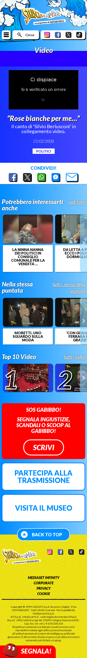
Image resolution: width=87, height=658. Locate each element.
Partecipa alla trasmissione (43, 476)
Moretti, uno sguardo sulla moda (28, 336)
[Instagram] (47, 35)
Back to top (47, 534)
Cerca (29, 35)
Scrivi (43, 447)
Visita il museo (43, 507)
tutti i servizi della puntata (68, 288)
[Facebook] (58, 35)
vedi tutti (76, 202)
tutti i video (74, 356)
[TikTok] (79, 35)
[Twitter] (68, 35)
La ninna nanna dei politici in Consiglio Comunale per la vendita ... (28, 257)
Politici (43, 151)
